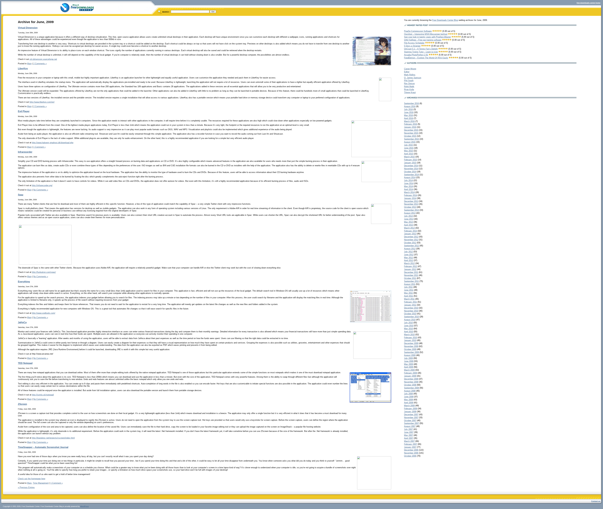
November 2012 (411, 240)
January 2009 (410, 376)
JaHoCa (22, 322)
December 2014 (411, 165)
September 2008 (411, 388)
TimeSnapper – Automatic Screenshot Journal (43, 447)
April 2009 (408, 367)
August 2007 (410, 426)
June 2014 (408, 183)
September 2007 (411, 423)
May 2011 (408, 293)
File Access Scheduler (414, 43)
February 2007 (410, 444)
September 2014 (411, 174)
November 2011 (411, 275)
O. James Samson (412, 78)
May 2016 (408, 115)
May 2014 (408, 186)
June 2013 (408, 219)
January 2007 (410, 447)
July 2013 (408, 216)
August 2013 (410, 213)
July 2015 (408, 145)
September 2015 (411, 139)
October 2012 (410, 242)
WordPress (84, 506)
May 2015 (408, 151)
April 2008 (408, 402)
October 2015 (410, 136)
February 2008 (410, 408)
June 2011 (408, 290)
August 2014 (410, 177)
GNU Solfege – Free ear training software (422, 40)
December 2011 (411, 272)
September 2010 (411, 316)
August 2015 (410, 142)
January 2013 (410, 234)
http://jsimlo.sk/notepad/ (43, 395)
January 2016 (410, 127)
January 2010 (410, 340)
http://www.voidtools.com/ (43, 313)
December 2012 (411, 237)
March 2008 (409, 405)
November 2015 (411, 133)
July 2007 (408, 429)
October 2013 (410, 207)
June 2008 (408, 396)
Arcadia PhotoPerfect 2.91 (416, 55)
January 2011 (410, 305)
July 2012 (408, 251)
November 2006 (411, 453)
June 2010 (408, 325)
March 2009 (409, 370)
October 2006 (410, 456)
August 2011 (409, 284)
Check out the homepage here (31, 478)
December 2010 (411, 308)
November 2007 (411, 417)
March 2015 (409, 157)
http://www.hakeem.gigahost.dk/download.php (52, 142)
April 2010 (408, 331)
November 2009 (411, 346)
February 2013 (410, 231)
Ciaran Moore (410, 69)
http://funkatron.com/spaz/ (44, 272)
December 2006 (411, 450)
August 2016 (410, 106)
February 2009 (410, 373)
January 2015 (410, 163)
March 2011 (409, 299)
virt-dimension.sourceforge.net (43, 59)
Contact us (595, 501)
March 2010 (409, 334)
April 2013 (408, 225)
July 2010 (408, 322)
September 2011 (411, 281)
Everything (24, 281)
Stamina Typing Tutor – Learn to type (421, 52)
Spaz (20, 194)
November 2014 (411, 168)
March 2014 (409, 192)
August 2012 (410, 248)
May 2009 (408, 364)
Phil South (408, 80)
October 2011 (410, 278)
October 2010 (410, 314)
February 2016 (410, 124)
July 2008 (408, 393)
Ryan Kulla (409, 89)
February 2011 (410, 302)
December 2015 (411, 130)
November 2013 (411, 204)
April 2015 (408, 154)
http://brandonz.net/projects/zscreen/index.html (53, 438)
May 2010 (408, 328)
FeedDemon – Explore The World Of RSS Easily (426, 58)
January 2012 (410, 269)
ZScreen (22, 404)
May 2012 (408, 257)
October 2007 (410, 420)
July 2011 (408, 287)
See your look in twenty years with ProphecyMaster (427, 37)
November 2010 (411, 311)
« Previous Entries (26, 487)
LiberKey (23, 68)
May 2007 (408, 435)
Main (29, 63)
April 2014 (408, 189)
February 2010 (410, 337)
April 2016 (408, 118)
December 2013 (411, 201)
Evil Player (24, 111)
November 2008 (411, 382)
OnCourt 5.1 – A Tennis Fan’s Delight (421, 49)
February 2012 (410, 266)
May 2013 (408, 222)
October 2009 (410, 349)
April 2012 (408, 260)
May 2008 (408, 399)
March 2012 (409, 263)
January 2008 (410, 411)
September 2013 (411, 210)
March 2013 (409, 228)
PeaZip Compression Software (418, 31)
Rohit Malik (409, 86)
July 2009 (408, 358)
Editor (406, 72)
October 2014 (410, 171)
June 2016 (408, 112)
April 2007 (408, 438)
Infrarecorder (25, 152)
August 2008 (410, 391)
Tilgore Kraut (410, 92)
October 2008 (410, 385)
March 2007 (409, 441)
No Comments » (40, 190)
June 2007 (408, 432)
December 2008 (411, 379)
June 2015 (408, 148)
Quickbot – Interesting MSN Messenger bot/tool (425, 34)
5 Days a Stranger (412, 46)
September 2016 (411, 103)
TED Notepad (25, 363)
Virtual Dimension (28, 27)
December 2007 (411, 414)
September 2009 (411, 352)
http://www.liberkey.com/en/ (42, 102)
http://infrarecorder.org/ (42, 185)
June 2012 (408, 254)
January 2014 (410, 198)
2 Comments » (40, 63)
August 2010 (410, 319)
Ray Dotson (409, 83)
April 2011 (408, 296)
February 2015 (410, 160)
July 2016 (408, 109)
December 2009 (411, 343)
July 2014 (408, 180)
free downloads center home (588, 3)
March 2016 (409, 121)
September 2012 (411, 245)
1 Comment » (39, 147)
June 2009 (408, 361)
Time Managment (41, 483)
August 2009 (410, 355)
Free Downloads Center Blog (445, 20)
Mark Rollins (409, 75)
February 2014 (410, 195)
